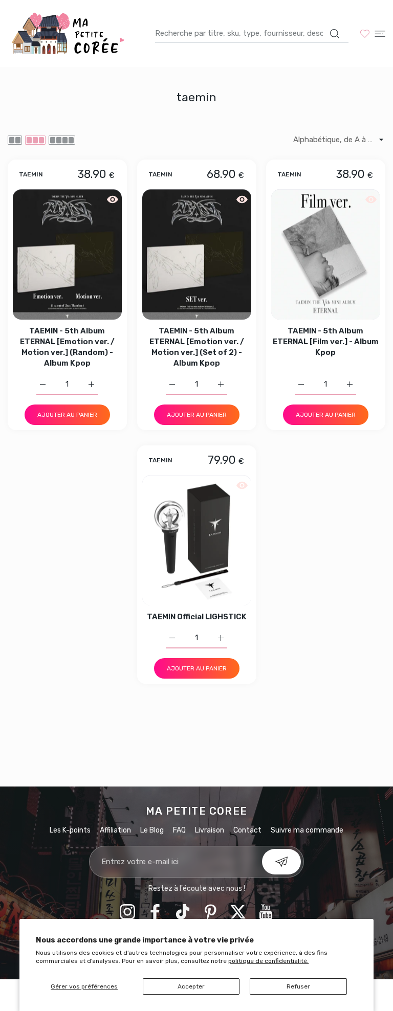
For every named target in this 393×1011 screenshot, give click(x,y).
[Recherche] (334, 34)
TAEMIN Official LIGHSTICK (197, 617)
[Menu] (379, 33)
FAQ (179, 830)
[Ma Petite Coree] (69, 33)
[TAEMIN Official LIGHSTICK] (196, 540)
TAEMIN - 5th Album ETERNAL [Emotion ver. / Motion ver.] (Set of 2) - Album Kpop (196, 347)
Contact (247, 830)
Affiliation (115, 830)
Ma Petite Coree (196, 811)
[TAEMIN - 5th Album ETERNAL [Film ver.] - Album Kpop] (325, 254)
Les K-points (70, 830)
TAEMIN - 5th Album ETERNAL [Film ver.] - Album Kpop (326, 341)
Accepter (191, 986)
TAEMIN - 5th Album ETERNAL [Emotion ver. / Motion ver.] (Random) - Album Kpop (67, 347)
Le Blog (152, 830)
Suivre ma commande (307, 830)
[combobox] (251, 33)
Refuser (298, 986)
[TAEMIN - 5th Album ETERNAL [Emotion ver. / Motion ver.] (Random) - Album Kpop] (67, 254)
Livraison (209, 830)
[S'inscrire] (281, 861)
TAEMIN (31, 175)
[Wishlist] (364, 33)
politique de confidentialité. (268, 960)
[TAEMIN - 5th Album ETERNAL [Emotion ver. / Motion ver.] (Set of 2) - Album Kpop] (196, 254)
